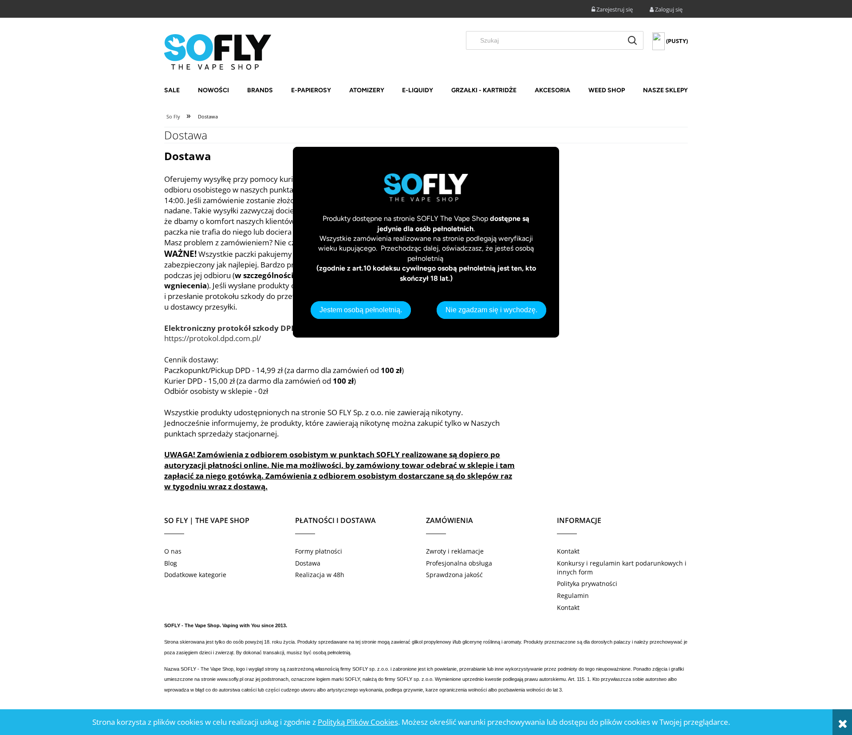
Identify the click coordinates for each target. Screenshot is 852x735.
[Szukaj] (632, 40)
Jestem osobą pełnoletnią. (361, 310)
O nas (172, 551)
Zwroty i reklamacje (455, 551)
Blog (170, 563)
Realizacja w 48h (319, 574)
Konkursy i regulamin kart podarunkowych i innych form (621, 567)
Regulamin (573, 595)
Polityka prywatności (587, 583)
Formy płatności (318, 551)
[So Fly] (217, 51)
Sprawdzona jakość (454, 574)
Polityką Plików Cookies (358, 722)
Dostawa (307, 563)
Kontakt (568, 551)
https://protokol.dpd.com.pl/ (212, 338)
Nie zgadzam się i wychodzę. (491, 310)
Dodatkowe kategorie (195, 574)
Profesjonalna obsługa (459, 563)
